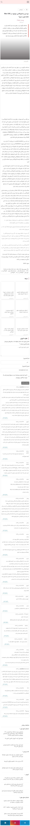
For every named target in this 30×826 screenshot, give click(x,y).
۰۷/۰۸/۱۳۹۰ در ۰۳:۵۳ (20, 498)
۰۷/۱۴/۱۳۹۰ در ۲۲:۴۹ (19, 625)
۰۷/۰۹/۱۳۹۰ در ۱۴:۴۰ (20, 606)
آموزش (27, 774)
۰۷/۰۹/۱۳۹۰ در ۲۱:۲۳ (19, 614)
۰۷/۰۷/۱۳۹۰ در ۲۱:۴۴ (20, 479)
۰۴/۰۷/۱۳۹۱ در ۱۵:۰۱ (20, 699)
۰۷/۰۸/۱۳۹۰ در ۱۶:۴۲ (20, 558)
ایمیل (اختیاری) (25, 366)
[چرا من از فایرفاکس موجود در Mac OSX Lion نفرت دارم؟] (15, 49)
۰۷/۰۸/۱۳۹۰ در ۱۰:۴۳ (20, 523)
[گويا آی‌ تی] (15, 2)
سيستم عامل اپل (21, 271)
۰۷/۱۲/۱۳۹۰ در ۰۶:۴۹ (20, 669)
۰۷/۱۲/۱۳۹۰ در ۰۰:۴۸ (20, 650)
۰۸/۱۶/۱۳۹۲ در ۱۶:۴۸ (20, 711)
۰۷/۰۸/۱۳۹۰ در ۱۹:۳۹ (19, 596)
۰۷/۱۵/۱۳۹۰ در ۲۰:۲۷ (20, 688)
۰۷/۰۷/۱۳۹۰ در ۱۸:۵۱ (20, 451)
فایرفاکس (13, 272)
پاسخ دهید (5, 417)
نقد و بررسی (26, 752)
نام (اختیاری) (26, 358)
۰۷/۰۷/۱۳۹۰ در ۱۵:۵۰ (20, 422)
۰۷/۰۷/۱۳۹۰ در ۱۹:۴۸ (20, 462)
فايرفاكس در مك (19, 272)
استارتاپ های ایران (24, 729)
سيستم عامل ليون (12, 271)
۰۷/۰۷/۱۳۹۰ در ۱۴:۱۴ (20, 387)
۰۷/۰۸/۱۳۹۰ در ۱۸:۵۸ (20, 585)
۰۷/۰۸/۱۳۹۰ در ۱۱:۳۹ (20, 534)
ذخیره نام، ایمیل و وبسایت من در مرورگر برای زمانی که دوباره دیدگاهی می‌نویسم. (15, 376)
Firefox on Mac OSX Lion (9, 269)
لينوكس (21, 10)
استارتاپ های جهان (24, 797)
